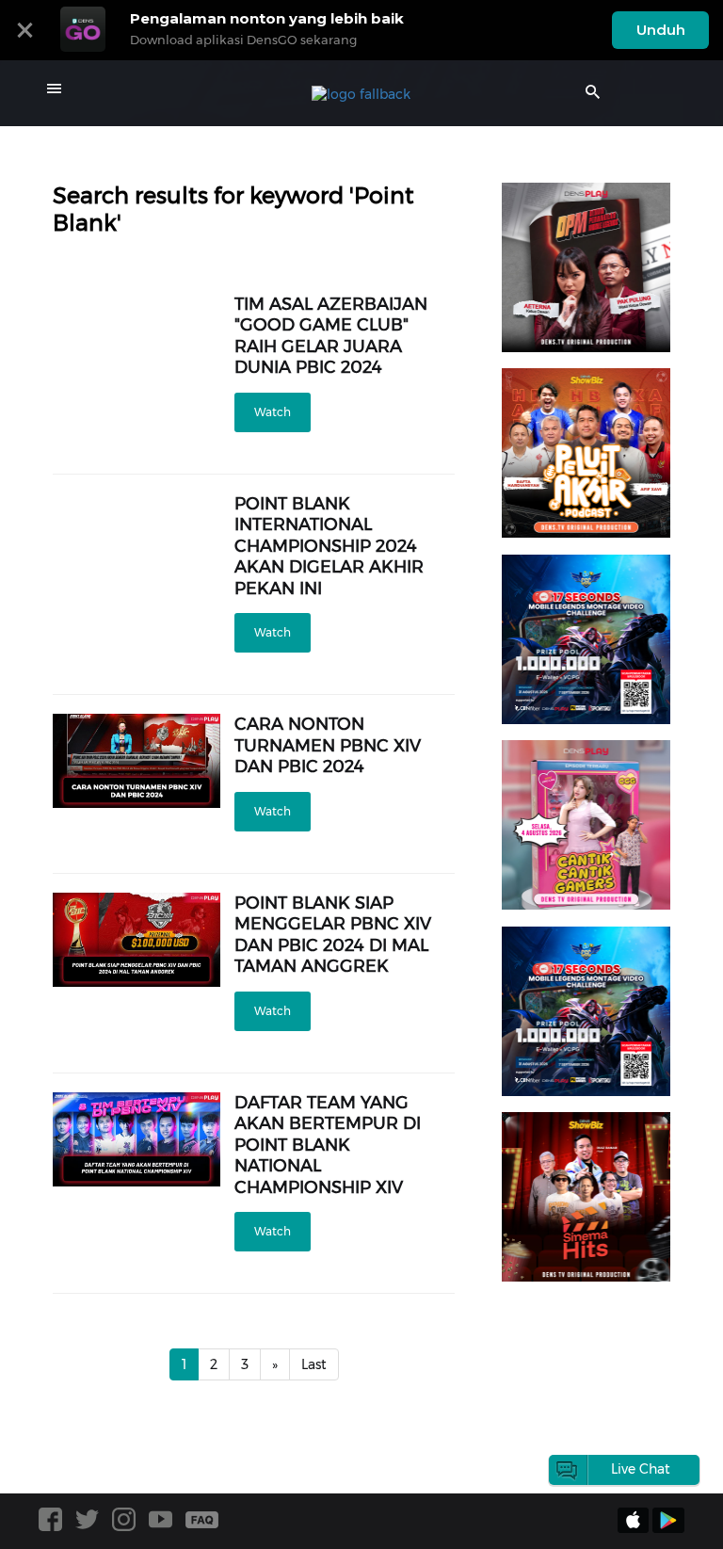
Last (314, 1364)
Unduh (660, 30)
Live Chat (640, 1468)
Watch (272, 412)
